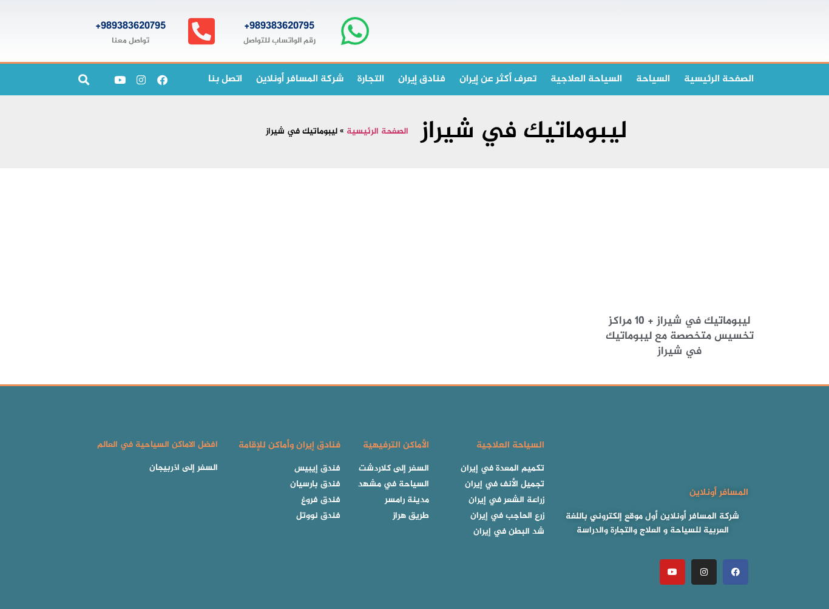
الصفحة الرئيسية (377, 131)
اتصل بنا (225, 79)
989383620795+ (279, 26)
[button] (83, 80)
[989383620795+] (355, 31)
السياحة (653, 79)
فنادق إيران (421, 79)
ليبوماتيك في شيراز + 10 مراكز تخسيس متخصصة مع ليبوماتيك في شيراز (680, 336)
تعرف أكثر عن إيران (497, 79)
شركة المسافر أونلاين (299, 79)
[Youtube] (119, 79)
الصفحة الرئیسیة (719, 79)
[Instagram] (140, 79)
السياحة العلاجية (586, 79)
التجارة (370, 79)
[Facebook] (162, 79)
